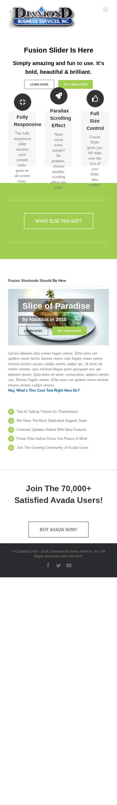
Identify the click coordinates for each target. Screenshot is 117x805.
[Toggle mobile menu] (106, 10)
